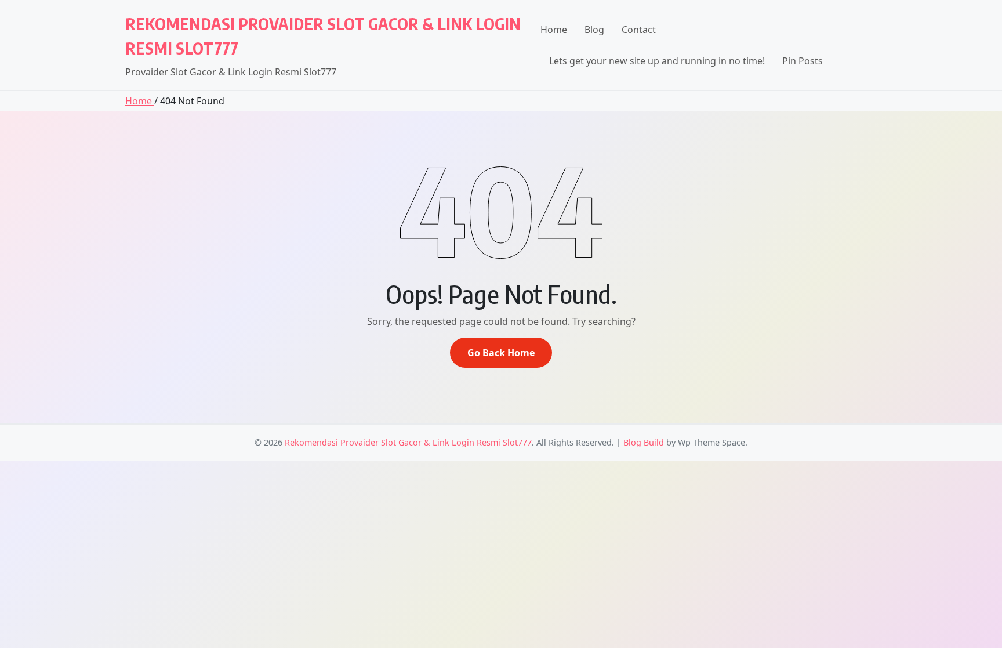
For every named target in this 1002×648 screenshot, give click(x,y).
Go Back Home (501, 352)
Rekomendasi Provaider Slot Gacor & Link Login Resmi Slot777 (408, 442)
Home (553, 29)
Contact (639, 29)
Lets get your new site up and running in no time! (657, 61)
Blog (594, 29)
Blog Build (643, 442)
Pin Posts (802, 61)
